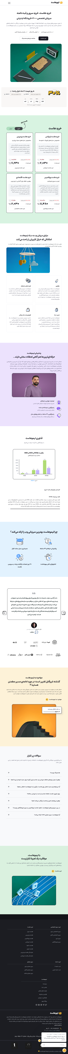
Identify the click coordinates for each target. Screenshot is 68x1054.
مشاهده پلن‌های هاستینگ (28, 38)
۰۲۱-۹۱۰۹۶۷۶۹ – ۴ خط (52, 1026)
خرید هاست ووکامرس (48, 209)
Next (65, 611)
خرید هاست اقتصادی (20, 209)
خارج (18, 129)
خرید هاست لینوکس (48, 168)
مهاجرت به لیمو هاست (55, 697)
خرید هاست (43, 38)
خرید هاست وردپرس (20, 168)
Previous (3, 611)
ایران (10, 129)
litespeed (34, 478)
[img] (10, 91)
